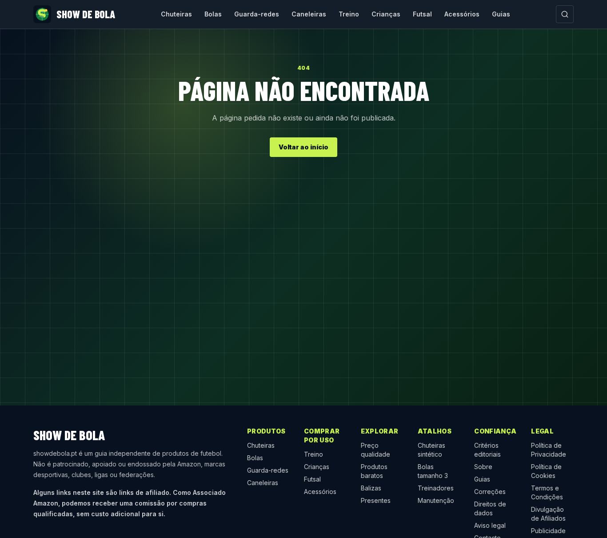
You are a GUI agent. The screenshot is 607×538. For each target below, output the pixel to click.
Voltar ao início (303, 147)
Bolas (213, 14)
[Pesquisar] (565, 14)
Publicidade (548, 530)
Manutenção (436, 500)
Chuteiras (176, 14)
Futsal (422, 14)
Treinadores (436, 488)
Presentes (376, 500)
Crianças (385, 14)
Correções (490, 491)
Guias (501, 14)
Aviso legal (490, 525)
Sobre (483, 466)
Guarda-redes (256, 14)
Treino (349, 14)
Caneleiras (309, 14)
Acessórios (461, 14)
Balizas (371, 488)
